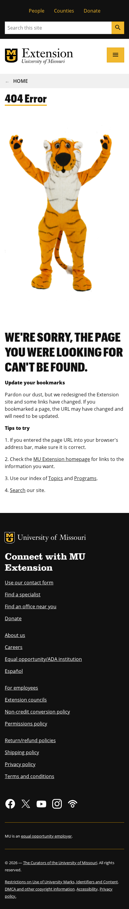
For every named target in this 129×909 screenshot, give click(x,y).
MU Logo (9, 537)
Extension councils (26, 699)
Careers (13, 647)
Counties (64, 10)
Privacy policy (20, 764)
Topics (55, 478)
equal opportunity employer (46, 836)
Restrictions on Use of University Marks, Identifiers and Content (61, 881)
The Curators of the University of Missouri (60, 862)
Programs (85, 478)
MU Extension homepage (61, 459)
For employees (21, 688)
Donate (92, 10)
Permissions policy (26, 723)
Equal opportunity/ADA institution (43, 659)
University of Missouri (51, 538)
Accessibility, (87, 889)
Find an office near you (30, 606)
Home (20, 81)
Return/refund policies (30, 740)
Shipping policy (22, 752)
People (36, 10)
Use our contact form (29, 582)
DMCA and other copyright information (40, 889)
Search (18, 490)
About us (15, 635)
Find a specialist (22, 594)
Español (14, 671)
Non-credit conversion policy (37, 711)
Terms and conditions (29, 776)
